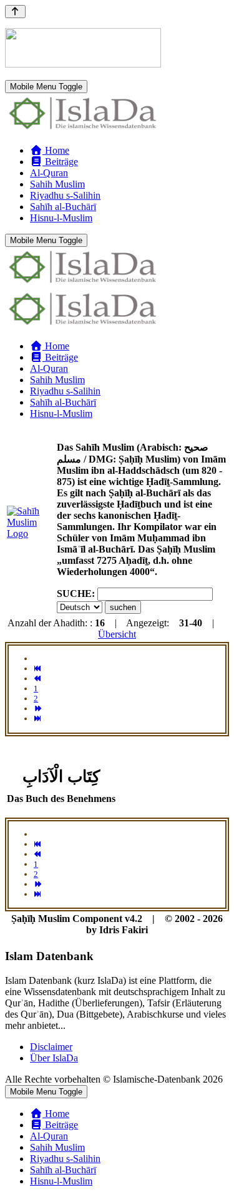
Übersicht (117, 634)
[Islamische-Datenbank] (83, 129)
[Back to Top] (15, 11)
